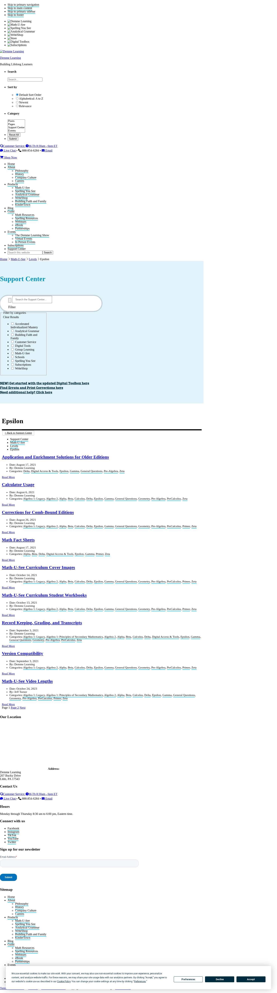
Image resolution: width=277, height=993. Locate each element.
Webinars (20, 954)
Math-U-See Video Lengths (27, 681)
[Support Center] (16, 127)
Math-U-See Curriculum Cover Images (38, 567)
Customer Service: (14, 146)
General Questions (91, 471)
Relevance (25, 106)
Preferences (188, 979)
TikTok (12, 835)
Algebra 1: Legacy (34, 498)
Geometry (144, 498)
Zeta (122, 471)
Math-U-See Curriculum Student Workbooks (44, 595)
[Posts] (16, 121)
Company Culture (25, 910)
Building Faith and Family (30, 934)
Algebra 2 (52, 498)
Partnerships (22, 961)
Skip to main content (20, 8)
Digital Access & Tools (44, 471)
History (19, 907)
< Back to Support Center (18, 433)
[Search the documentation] (9, 300)
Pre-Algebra (111, 471)
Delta (26, 471)
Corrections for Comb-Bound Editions (38, 512)
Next (22, 707)
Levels (33, 259)
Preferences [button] (140, 981)
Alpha (62, 498)
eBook (19, 958)
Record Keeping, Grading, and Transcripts (42, 622)
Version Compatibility (22, 653)
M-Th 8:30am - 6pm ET (43, 146)
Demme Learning (10, 57)
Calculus (80, 498)
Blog (10, 941)
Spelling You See (25, 924)
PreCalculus (174, 498)
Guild (11, 944)
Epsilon (64, 471)
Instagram (13, 831)
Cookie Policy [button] (63, 981)
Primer (186, 526)
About (11, 900)
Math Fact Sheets (18, 540)
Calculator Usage (18, 484)
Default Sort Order (30, 94)
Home (3, 259)
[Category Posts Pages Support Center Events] (16, 131)
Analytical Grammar (27, 927)
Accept (251, 979)
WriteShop (21, 930)
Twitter (12, 842)
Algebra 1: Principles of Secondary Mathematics (74, 636)
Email (48, 150)
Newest (23, 102)
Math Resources (24, 947)
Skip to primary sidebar (21, 11)
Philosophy (21, 903)
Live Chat (9, 150)
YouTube (13, 838)
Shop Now (10, 157)
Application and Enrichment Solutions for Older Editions (55, 457)
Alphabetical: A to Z (31, 98)
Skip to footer (16, 14)
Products (13, 917)
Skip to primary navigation (23, 4)
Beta (70, 498)
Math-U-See (18, 259)
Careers (19, 913)
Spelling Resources (26, 951)
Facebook (13, 828)
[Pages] (16, 124)
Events (12, 964)
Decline (220, 979)
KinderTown (22, 937)
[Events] (16, 130)
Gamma (74, 471)
